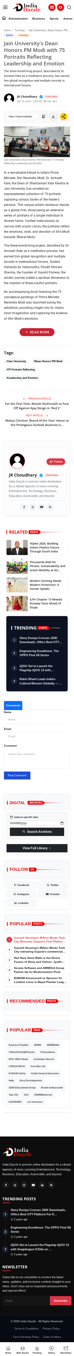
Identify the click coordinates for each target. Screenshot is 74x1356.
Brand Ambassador (52, 1087)
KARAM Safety (17, 1073)
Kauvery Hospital (18, 1045)
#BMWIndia (53, 1045)
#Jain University (16, 361)
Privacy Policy (51, 1328)
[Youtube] (33, 1185)
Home (7, 30)
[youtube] (41, 507)
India (11, 1080)
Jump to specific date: (24, 817)
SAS (26, 1094)
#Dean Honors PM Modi (48, 361)
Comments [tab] (13, 705)
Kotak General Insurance (45, 1073)
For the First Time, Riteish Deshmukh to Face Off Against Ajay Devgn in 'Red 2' (37, 406)
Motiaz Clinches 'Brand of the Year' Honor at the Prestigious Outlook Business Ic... (37, 422)
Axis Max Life (38, 1066)
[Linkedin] (42, 1185)
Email (7, 728)
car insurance (35, 1102)
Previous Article (39, 398)
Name (7, 712)
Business (38, 18)
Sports (54, 18)
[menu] (5, 7)
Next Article (34, 415)
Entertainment (18, 18)
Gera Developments (31, 1080)
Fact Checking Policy (26, 1336)
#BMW (37, 1045)
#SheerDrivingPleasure (22, 1052)
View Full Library (37, 848)
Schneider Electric (44, 1059)
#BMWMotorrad (43, 1094)
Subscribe (60, 1300)
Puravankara (47, 1052)
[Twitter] (15, 1185)
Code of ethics (52, 1336)
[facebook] (24, 507)
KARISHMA (15, 1102)
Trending (19, 30)
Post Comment (17, 775)
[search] (69, 7)
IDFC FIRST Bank (18, 1059)
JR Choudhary (23, 475)
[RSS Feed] (50, 507)
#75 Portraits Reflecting (21, 369)
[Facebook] (5, 1185)
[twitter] (32, 507)
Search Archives (37, 832)
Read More (37, 332)
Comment (10, 745)
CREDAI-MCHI (17, 1066)
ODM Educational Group (22, 1087)
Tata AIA (13, 1094)
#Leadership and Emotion (22, 377)
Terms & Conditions (26, 1328)
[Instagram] (24, 1185)
